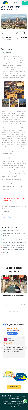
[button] (3, 89)
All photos (21, 26)
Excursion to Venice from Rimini (13, 296)
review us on (11, 333)
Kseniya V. (11, 338)
